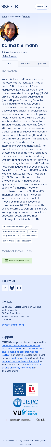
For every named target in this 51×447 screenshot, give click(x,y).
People (26, 16)
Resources (25, 63)
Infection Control (29, 235)
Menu (40, 6)
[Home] (17, 6)
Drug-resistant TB (11, 235)
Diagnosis (33, 231)
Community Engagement (14, 231)
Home (4, 16)
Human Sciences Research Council (20, 361)
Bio (9, 63)
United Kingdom (24, 241)
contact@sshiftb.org (13, 324)
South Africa (8, 241)
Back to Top (25, 444)
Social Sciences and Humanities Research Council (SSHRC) (24, 351)
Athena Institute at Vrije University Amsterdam (22, 366)
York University (19, 358)
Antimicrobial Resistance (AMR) (16, 226)
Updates (41, 63)
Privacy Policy (40, 440)
